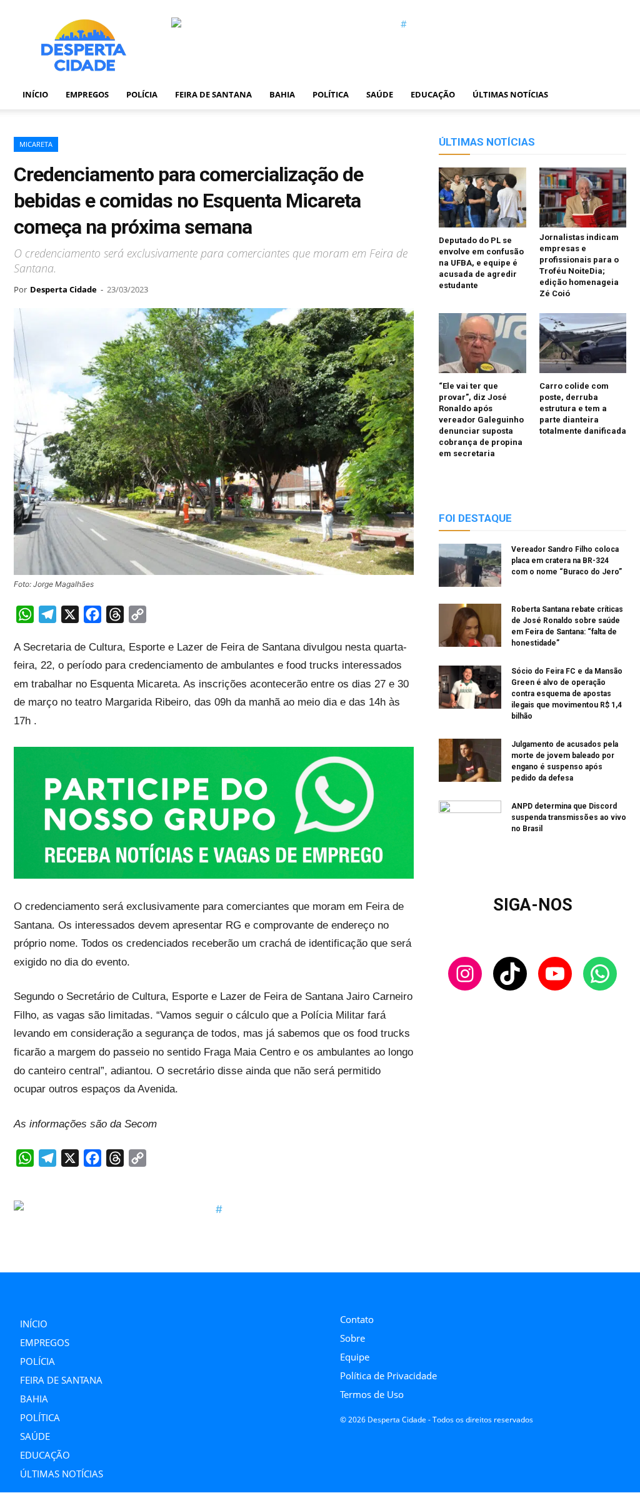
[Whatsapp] (428, 1290)
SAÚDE (379, 94)
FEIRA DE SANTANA (213, 94)
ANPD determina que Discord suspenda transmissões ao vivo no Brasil (568, 817)
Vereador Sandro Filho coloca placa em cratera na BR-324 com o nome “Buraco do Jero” (566, 560)
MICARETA (35, 144)
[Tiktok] (371, 1290)
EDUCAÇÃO (433, 94)
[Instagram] (343, 1290)
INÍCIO (35, 94)
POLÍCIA (142, 94)
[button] (611, 95)
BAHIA (282, 94)
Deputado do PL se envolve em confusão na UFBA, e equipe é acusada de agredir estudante (481, 263)
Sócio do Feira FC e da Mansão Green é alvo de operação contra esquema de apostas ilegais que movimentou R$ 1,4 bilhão (566, 694)
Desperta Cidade (63, 289)
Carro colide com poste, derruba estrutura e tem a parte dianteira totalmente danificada (582, 408)
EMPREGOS (87, 94)
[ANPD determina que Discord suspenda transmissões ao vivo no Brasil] (470, 822)
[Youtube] (400, 1290)
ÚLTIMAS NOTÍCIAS (510, 94)
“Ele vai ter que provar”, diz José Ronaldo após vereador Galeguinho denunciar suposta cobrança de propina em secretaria (481, 419)
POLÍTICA (330, 94)
